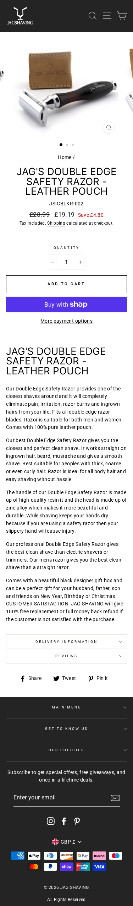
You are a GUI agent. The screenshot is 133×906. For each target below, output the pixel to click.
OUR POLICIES (66, 750)
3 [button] (73, 145)
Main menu (67, 707)
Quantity (66, 248)
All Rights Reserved (66, 899)
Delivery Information (66, 642)
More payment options (66, 321)
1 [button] (61, 145)
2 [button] (68, 145)
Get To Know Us (66, 729)
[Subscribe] (115, 798)
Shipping (56, 223)
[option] (66, 84)
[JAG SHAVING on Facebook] (64, 821)
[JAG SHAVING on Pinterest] (77, 821)
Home (64, 157)
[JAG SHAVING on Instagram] (51, 821)
